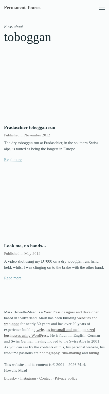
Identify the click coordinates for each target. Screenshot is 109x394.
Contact (45, 378)
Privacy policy (66, 378)
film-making (71, 353)
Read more (13, 159)
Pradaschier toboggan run (29, 127)
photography (50, 353)
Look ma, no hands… (25, 245)
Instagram (28, 378)
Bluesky (10, 378)
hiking (94, 353)
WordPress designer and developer (71, 312)
